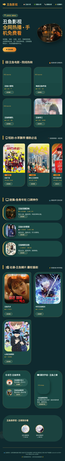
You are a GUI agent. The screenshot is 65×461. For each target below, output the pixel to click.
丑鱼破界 (40, 314)
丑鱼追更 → (23, 253)
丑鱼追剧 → (23, 216)
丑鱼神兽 (8, 361)
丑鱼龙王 (57, 184)
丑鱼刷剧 (8, 184)
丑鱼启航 (10, 49)
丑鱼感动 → (40, 92)
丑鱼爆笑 (18, 384)
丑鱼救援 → (9, 123)
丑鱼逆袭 (33, 184)
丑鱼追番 (8, 314)
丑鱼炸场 (18, 394)
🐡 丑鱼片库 (27, 4)
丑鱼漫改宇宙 (42, 404)
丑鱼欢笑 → (40, 123)
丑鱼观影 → (9, 92)
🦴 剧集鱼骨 (48, 4)
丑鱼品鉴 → (23, 234)
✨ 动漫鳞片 (58, 4)
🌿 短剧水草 (37, 4)
